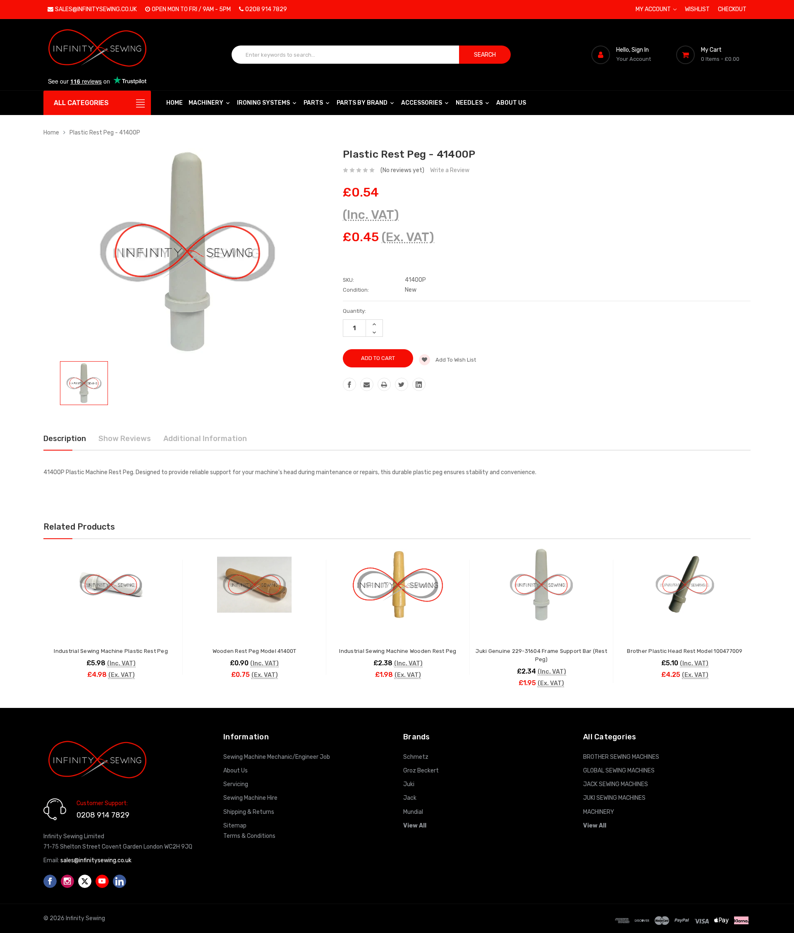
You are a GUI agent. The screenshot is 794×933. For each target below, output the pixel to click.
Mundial (413, 811)
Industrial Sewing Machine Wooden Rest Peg (397, 651)
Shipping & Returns (248, 811)
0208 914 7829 (266, 9)
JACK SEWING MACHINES (615, 784)
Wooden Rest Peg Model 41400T (255, 651)
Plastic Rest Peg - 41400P (104, 132)
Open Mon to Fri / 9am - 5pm (191, 9)
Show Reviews (124, 438)
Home (174, 102)
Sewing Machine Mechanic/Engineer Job (276, 756)
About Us (511, 102)
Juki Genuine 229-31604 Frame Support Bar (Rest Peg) (541, 655)
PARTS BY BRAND (363, 102)
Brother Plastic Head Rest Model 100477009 (684, 651)
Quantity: (354, 311)
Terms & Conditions (249, 835)
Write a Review (449, 170)
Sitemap (234, 825)
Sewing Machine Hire (250, 797)
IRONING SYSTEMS (264, 102)
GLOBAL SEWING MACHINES (619, 770)
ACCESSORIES (422, 102)
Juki (408, 784)
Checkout (732, 9)
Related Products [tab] (79, 527)
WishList (697, 9)
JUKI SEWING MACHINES (614, 797)
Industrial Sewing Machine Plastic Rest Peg (111, 651)
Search (485, 54)
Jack (409, 797)
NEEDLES (470, 102)
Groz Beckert (421, 770)
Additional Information (205, 438)
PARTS (314, 102)
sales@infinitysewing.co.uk (96, 9)
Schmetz (415, 756)
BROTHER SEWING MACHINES (621, 756)
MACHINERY (207, 102)
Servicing (235, 784)
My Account (654, 9)
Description (64, 438)
